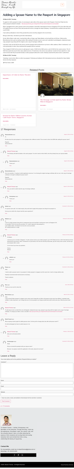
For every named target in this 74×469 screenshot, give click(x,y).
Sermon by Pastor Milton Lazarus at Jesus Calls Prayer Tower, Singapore (17, 116)
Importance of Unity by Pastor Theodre (17, 75)
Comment (3, 362)
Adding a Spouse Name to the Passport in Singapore (36, 15)
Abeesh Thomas (11, 151)
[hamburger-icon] (62, 4)
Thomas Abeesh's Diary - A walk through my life (8, 4)
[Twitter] (18, 455)
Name (2, 380)
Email (2, 386)
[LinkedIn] (22, 455)
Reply (6, 145)
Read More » (6, 78)
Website (3, 392)
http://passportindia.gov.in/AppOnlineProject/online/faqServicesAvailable (40, 23)
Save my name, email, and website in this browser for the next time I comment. (22, 397)
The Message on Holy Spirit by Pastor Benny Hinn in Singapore (55, 101)
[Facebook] (14, 455)
